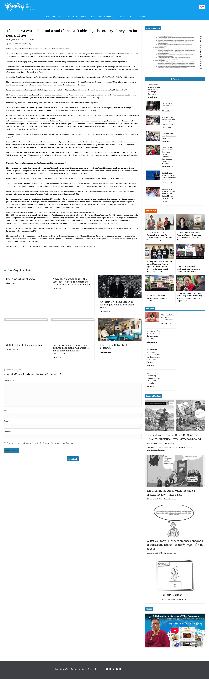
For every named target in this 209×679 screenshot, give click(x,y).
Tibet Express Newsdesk (166, 443)
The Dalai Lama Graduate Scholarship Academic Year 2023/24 (171, 39)
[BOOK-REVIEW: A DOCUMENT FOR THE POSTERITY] (152, 319)
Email (7, 421)
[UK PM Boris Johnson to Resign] (153, 106)
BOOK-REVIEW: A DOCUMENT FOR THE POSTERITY (167, 317)
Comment (9, 381)
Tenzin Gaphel (22, 40)
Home (46, 17)
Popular (176, 79)
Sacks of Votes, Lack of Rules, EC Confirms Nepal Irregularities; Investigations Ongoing (174, 437)
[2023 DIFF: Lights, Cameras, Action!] (26, 320)
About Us (56, 17)
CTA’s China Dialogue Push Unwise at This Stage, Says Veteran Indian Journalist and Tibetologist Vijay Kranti (159, 236)
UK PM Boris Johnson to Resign (167, 105)
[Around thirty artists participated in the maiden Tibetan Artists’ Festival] (190, 251)
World (83, 17)
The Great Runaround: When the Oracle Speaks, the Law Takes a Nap (171, 492)
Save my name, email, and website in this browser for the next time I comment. (41, 443)
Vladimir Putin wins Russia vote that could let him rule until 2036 (169, 120)
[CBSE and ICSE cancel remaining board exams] (153, 136)
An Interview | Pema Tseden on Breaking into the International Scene (117, 304)
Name (7, 410)
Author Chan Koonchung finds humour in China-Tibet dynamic (153, 378)
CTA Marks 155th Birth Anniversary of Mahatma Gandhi (157, 298)
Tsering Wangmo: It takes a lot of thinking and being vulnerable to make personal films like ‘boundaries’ (71, 349)
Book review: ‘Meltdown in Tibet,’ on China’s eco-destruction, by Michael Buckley (153, 356)
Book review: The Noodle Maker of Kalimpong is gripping (154, 335)
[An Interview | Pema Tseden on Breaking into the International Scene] (119, 277)
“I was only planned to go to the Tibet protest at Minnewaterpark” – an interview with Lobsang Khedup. (72, 281)
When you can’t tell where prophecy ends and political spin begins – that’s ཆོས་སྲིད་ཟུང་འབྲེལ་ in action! (175, 544)
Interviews (109, 17)
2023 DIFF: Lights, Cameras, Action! (24, 345)
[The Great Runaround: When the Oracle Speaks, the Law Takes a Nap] (175, 471)
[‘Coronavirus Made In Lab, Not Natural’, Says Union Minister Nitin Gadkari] (153, 192)
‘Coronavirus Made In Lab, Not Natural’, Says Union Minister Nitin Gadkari (168, 193)
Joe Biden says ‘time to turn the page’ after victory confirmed (169, 176)
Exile (66, 17)
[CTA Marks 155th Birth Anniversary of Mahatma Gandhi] (159, 283)
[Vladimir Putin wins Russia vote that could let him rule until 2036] (153, 120)
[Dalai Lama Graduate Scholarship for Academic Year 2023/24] (172, 65)
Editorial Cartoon (172, 595)
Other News (95, 17)
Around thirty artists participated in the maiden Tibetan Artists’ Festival (188, 269)
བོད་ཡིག (202, 7)
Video (132, 17)
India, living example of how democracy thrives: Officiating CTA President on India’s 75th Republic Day (168, 155)
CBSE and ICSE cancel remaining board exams (169, 136)
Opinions (122, 17)
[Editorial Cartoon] (175, 575)
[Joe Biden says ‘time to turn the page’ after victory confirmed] (153, 175)
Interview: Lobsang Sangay (20, 278)
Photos (141, 17)
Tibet (74, 17)
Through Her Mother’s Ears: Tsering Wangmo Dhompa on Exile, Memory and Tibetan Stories (189, 236)
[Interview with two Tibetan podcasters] (119, 320)
